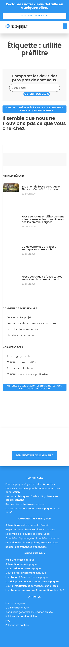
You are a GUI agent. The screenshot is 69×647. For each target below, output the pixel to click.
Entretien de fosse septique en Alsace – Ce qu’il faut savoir (41, 188)
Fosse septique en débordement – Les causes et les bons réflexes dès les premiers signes (43, 219)
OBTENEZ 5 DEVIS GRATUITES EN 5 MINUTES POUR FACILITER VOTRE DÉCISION (34, 387)
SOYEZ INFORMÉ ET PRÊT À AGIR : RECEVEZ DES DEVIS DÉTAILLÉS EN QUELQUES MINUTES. (34, 109)
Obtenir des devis (36, 94)
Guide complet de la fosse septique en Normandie (39, 248)
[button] (65, 26)
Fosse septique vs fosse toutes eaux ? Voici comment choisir (42, 278)
